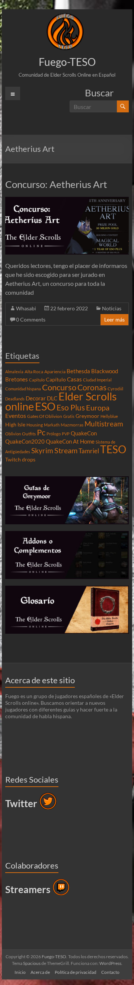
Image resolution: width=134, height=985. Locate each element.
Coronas (91, 387)
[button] (65, 31)
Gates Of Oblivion (44, 416)
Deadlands (15, 398)
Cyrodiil (115, 388)
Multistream (103, 423)
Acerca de (40, 972)
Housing (34, 425)
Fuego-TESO (67, 61)
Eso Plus (71, 407)
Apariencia (55, 371)
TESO (113, 449)
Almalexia (14, 371)
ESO (45, 406)
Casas (74, 379)
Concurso (59, 387)
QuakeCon (84, 433)
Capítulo (56, 380)
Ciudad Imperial (97, 379)
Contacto (110, 972)
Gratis (68, 416)
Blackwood (104, 371)
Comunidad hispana (23, 388)
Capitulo (37, 379)
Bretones (16, 379)
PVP (66, 433)
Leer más (114, 319)
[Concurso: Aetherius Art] (67, 200)
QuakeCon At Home (70, 441)
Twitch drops (20, 460)
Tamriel (89, 451)
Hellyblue (109, 416)
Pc (41, 432)
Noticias (111, 308)
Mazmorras (72, 425)
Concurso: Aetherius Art (56, 184)
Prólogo (54, 433)
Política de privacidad (75, 972)
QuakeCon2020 (25, 441)
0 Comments (30, 319)
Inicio (20, 972)
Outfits (29, 433)
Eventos (15, 415)
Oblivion (13, 433)
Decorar (36, 398)
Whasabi (26, 308)
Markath (52, 424)
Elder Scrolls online (61, 401)
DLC (52, 398)
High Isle (15, 425)
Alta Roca (34, 371)
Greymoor (87, 416)
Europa (97, 407)
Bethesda (78, 371)
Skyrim (42, 451)
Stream (65, 450)
